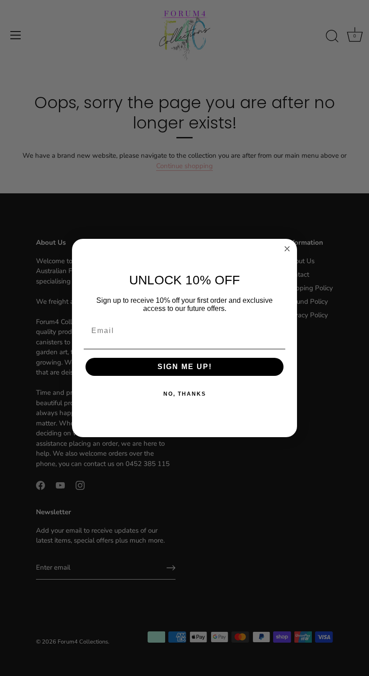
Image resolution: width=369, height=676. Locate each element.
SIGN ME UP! (185, 366)
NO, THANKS (184, 394)
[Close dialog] (287, 248)
